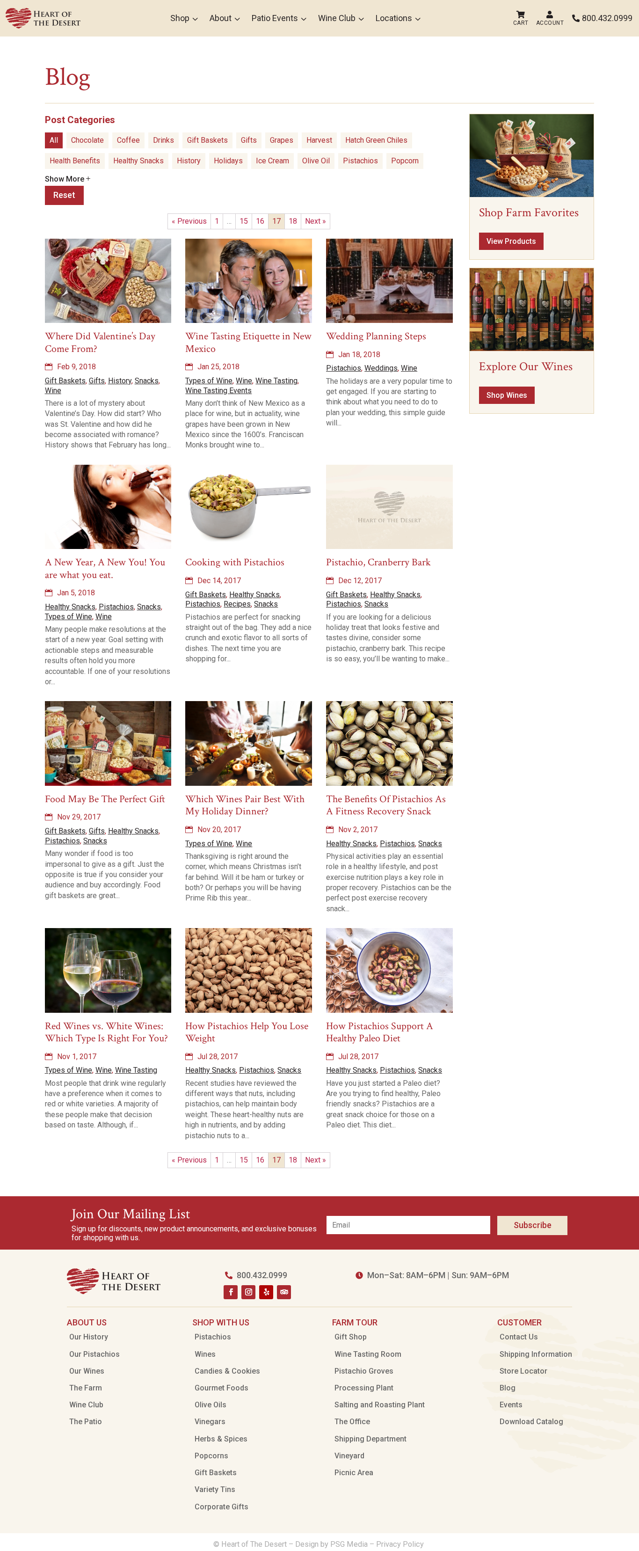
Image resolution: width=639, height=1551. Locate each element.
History (189, 160)
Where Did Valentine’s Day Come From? (100, 342)
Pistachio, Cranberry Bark (378, 562)
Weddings (381, 368)
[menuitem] (43, 18)
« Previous (189, 221)
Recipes (237, 604)
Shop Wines (507, 395)
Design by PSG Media (331, 1544)
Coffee (128, 140)
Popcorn (405, 160)
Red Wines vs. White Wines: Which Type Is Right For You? (106, 1032)
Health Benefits (75, 160)
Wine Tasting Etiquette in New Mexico (248, 342)
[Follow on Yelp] (266, 1292)
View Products (511, 241)
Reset (64, 195)
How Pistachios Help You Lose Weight (246, 1032)
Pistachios (360, 160)
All (54, 140)
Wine (53, 390)
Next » (315, 221)
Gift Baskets (207, 140)
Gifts (249, 140)
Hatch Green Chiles (376, 140)
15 (244, 221)
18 (293, 221)
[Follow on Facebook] (231, 1292)
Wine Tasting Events (218, 390)
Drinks (163, 140)
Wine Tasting (276, 380)
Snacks (147, 380)
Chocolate (87, 140)
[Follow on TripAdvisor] (284, 1292)
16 (260, 221)
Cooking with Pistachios (234, 562)
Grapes (281, 140)
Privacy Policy (401, 1544)
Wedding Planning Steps (376, 336)
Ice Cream (272, 160)
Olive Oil (316, 160)
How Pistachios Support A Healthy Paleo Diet (379, 1032)
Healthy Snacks (138, 160)
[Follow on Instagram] (248, 1292)
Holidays (228, 160)
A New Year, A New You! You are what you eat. (105, 568)
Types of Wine (208, 380)
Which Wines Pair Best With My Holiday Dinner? (245, 805)
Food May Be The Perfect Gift (105, 799)
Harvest (319, 140)
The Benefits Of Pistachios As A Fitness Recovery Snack (386, 805)
